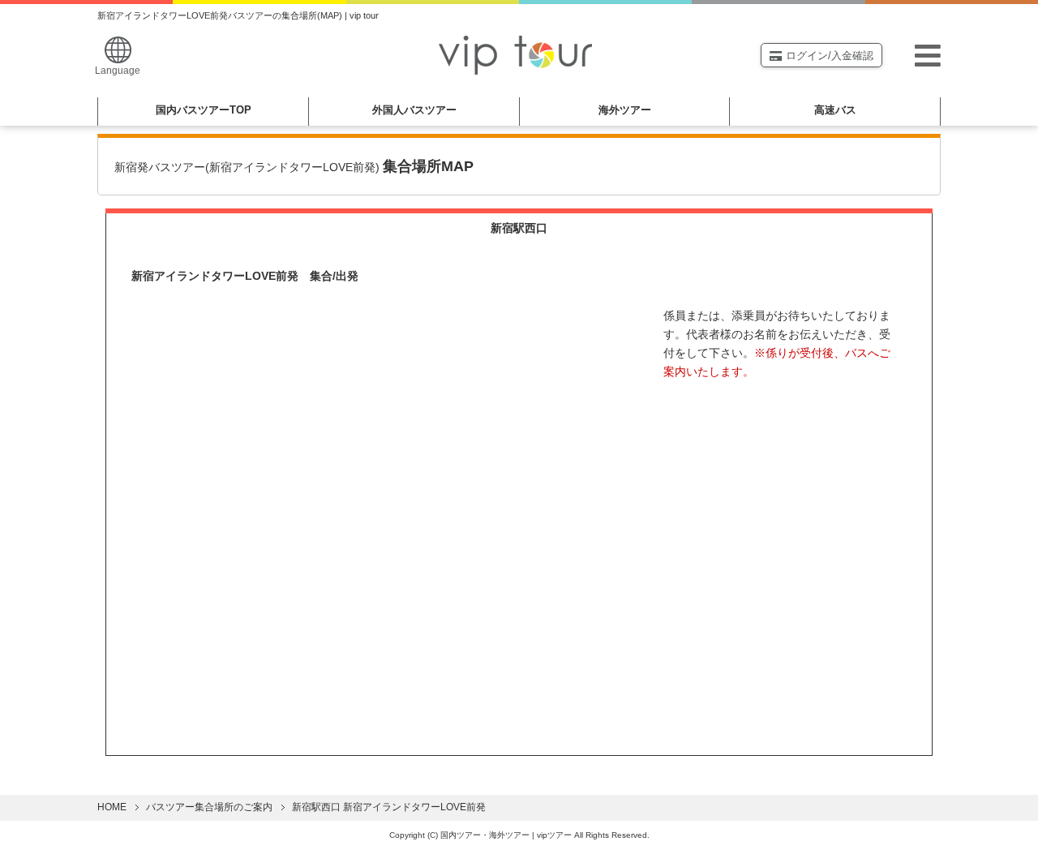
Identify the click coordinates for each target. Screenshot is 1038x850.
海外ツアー (624, 110)
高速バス (835, 110)
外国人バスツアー (414, 110)
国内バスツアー (203, 110)
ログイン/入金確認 (829, 55)
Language (117, 70)
